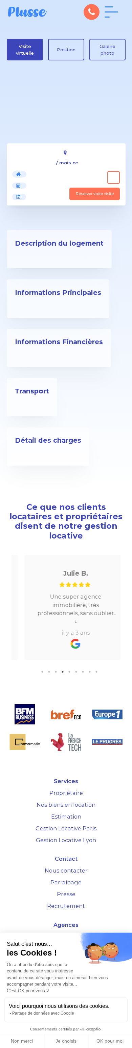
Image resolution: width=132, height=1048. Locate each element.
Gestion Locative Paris (66, 828)
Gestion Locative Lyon (66, 840)
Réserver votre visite (95, 193)
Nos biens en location (66, 804)
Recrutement (66, 906)
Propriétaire (66, 793)
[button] (92, 12)
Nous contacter (66, 870)
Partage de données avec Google (43, 1013)
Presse (66, 894)
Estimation (66, 816)
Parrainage (66, 882)
